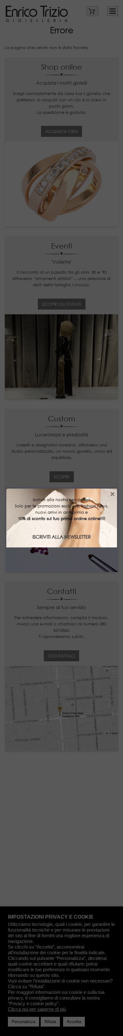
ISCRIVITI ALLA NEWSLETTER (61, 537)
